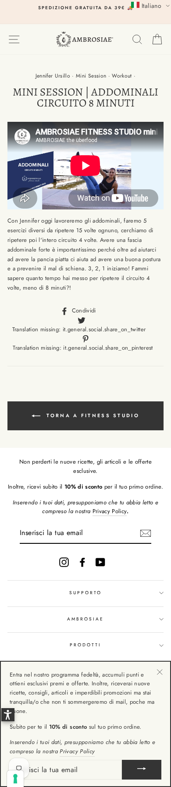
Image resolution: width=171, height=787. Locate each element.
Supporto (85, 592)
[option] (85, 7)
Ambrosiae (85, 619)
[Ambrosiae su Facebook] (82, 562)
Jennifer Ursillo (53, 76)
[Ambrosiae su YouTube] (100, 562)
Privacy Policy (110, 511)
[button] (150, 5)
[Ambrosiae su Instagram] (64, 562)
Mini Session (91, 76)
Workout (122, 76)
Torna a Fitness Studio (91, 414)
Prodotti (85, 645)
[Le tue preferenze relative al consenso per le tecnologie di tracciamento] (15, 778)
